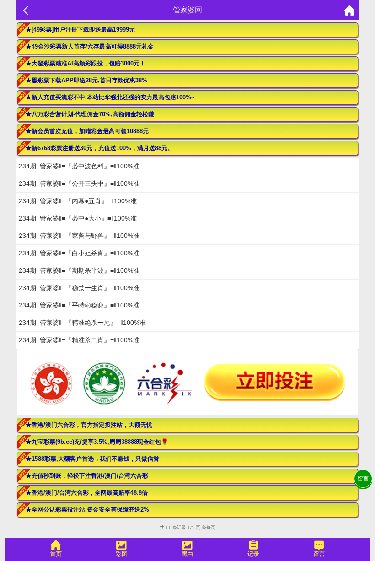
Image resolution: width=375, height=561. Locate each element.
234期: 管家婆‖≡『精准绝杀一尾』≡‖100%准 (82, 322)
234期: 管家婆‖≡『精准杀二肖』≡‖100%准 (79, 340)
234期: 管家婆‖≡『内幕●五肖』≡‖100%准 (78, 201)
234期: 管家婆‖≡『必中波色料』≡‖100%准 (79, 166)
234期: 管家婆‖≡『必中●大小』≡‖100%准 (78, 218)
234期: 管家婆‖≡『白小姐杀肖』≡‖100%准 (79, 253)
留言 (363, 478)
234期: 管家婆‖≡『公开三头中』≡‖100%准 (79, 183)
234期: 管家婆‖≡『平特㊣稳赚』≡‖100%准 (79, 305)
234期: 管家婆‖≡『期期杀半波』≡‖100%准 (79, 270)
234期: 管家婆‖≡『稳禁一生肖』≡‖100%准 (79, 287)
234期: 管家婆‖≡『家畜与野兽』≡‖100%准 (79, 235)
